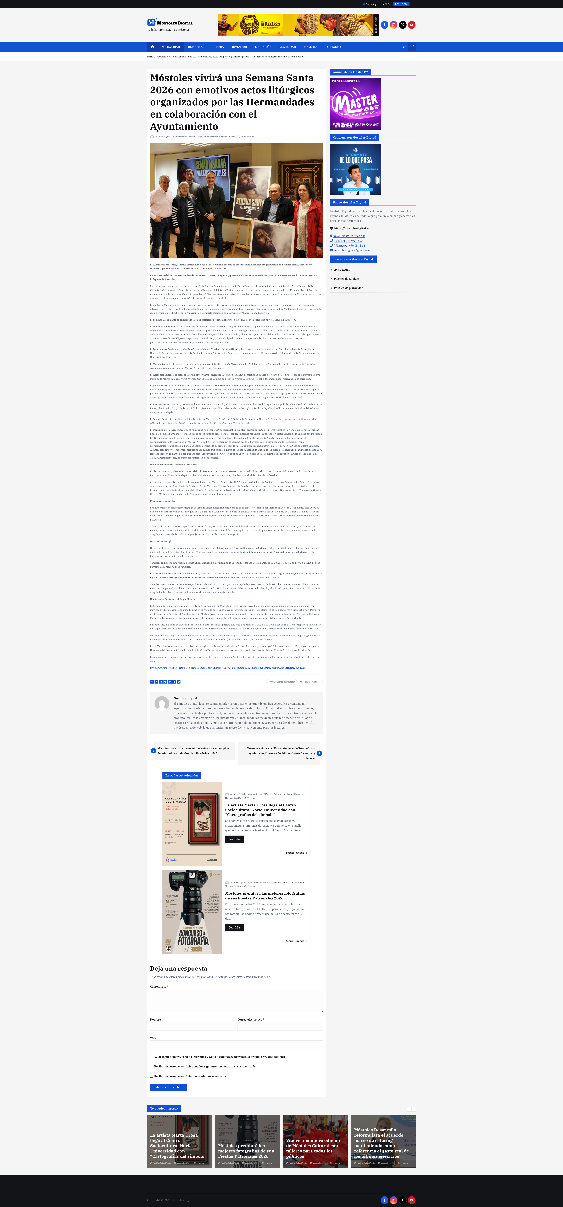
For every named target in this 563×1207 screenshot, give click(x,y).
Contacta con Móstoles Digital (353, 259)
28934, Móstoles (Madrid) (349, 236)
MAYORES (310, 47)
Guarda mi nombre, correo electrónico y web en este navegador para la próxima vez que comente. (220, 1057)
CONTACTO (333, 47)
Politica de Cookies (346, 279)
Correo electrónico (251, 1019)
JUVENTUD (239, 47)
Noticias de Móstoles (208, 136)
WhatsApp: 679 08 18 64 (349, 245)
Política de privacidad (348, 288)
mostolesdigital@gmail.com (352, 250)
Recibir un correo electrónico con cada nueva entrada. (190, 1076)
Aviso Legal (342, 269)
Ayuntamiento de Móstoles (185, 136)
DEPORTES (195, 47)
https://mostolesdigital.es (352, 228)
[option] (179, 1141)
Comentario (159, 986)
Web (153, 1038)
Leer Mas (234, 839)
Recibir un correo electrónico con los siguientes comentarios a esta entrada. (205, 1066)
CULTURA (217, 47)
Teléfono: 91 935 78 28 (348, 240)
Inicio (150, 56)
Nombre (156, 1019)
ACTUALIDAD (170, 47)
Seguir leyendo (295, 852)
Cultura (277, 794)
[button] (409, 1109)
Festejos (278, 882)
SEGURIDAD (287, 47)
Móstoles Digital (162, 136)
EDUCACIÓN (263, 47)
